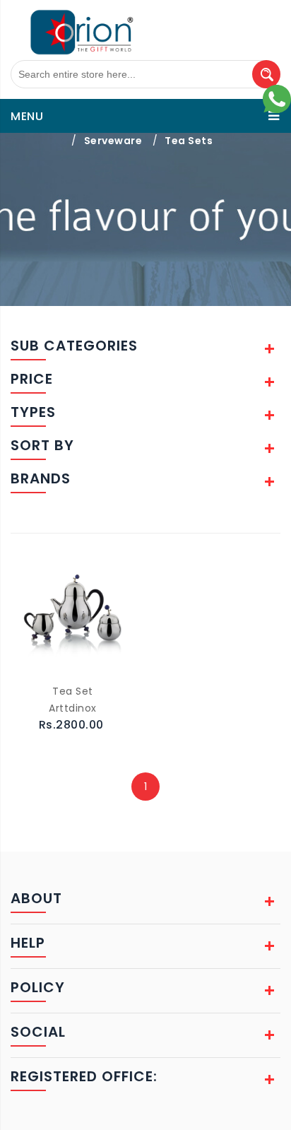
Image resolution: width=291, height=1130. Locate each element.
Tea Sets (189, 141)
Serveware (113, 141)
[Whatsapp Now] (277, 98)
